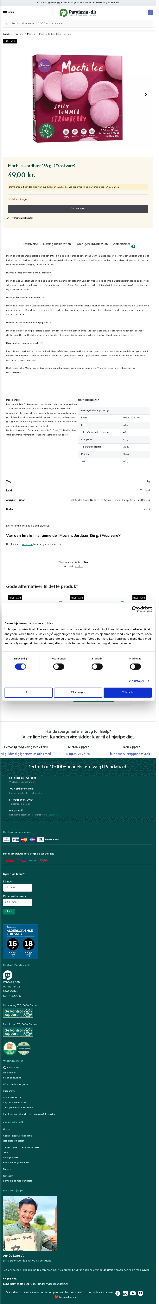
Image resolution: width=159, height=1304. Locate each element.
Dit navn (8, 881)
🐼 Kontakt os (11, 1068)
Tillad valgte (78, 692)
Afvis (29, 692)
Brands (7, 1169)
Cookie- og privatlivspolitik (17, 1136)
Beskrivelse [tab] (30, 244)
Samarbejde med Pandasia (17, 1181)
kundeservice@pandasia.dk (52, 1284)
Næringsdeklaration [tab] (57, 244)
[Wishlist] (60, 602)
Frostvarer (18, 34)
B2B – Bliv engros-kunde (16, 1163)
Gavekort (8, 1176)
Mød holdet (9, 1073)
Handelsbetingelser (13, 1141)
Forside (6, 34)
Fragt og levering (12, 1078)
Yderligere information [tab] (92, 244)
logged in (27, 544)
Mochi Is (31, 34)
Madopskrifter (10, 1158)
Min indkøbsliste (12, 1098)
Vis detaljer (136, 680)
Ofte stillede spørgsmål (15, 1084)
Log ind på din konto (14, 1103)
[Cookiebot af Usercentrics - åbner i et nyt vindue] (135, 609)
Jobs (5, 1152)
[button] (150, 11)
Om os (6, 1129)
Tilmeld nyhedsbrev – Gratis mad (21, 1147)
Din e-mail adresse (14, 896)
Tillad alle (127, 692)
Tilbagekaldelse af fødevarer (18, 1108)
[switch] (58, 666)
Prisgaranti (9, 1091)
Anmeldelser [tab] (123, 245)
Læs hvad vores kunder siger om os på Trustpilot (29, 1114)
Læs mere (53, 815)
